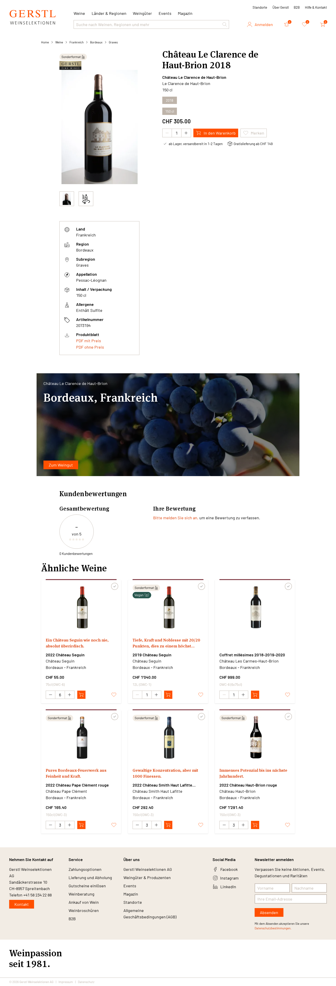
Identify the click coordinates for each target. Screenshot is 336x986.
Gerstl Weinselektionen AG (147, 869)
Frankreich (76, 42)
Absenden (269, 912)
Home (45, 42)
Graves (113, 42)
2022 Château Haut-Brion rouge (248, 784)
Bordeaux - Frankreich (66, 667)
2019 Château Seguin (152, 654)
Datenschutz (86, 982)
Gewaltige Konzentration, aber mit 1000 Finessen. (165, 773)
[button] (224, 24)
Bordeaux (96, 42)
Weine (59, 42)
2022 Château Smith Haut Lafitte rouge (162, 785)
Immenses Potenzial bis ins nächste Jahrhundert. (253, 773)
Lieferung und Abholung (90, 877)
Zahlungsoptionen (85, 869)
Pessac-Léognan (91, 280)
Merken (257, 132)
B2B (297, 7)
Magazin (185, 13)
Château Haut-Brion (237, 791)
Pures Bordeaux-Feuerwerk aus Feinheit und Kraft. (76, 773)
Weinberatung (81, 893)
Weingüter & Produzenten (147, 877)
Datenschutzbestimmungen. (273, 928)
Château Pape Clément (66, 791)
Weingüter (142, 13)
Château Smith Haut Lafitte (157, 791)
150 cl (169, 111)
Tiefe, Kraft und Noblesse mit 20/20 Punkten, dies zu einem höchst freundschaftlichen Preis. (166, 643)
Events (165, 13)
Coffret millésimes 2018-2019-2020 (252, 654)
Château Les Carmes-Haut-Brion (249, 660)
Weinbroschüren (84, 910)
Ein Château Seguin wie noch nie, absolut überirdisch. (77, 643)
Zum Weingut (61, 464)
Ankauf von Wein (84, 902)
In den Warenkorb (220, 132)
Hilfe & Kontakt (316, 7)
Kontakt (21, 904)
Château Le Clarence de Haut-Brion (194, 77)
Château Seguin (60, 660)
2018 (169, 100)
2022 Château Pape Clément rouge (77, 784)
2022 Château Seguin (65, 654)
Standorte (260, 7)
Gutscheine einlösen (87, 885)
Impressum (66, 982)
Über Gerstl (280, 7)
